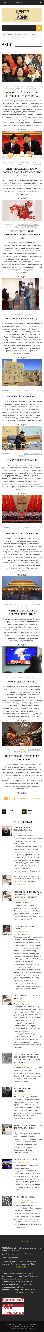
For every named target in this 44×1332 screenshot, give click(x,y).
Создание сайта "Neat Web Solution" (22, 1329)
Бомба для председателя (22, 460)
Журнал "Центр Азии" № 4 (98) (30, 164)
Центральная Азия (28, 1094)
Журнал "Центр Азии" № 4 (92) (26, 227)
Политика (25, 1200)
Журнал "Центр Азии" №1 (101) (28, 88)
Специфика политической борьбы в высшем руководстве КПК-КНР (22, 172)
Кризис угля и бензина (25, 1160)
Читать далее (22, 129)
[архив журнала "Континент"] (13, 1300)
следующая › (21, 798)
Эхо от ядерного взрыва (22, 681)
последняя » (35, 798)
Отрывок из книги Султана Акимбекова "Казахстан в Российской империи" (28, 894)
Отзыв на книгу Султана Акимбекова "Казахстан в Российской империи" (27, 878)
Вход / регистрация (13, 2)
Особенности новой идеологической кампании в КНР (22, 234)
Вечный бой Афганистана (22, 396)
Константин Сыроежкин (30, 162)
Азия (10, 88)
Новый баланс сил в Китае (22, 533)
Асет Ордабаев (28, 86)
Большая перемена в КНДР (22, 318)
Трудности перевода (24, 1197)
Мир (26, 34)
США (22, 833)
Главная (9, 34)
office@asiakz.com (11, 1258)
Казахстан (25, 884)
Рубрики (18, 34)
